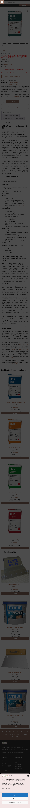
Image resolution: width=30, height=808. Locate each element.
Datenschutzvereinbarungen (16, 805)
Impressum (25, 805)
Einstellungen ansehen (15, 802)
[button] (27, 776)
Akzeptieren (15, 795)
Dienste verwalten (6, 790)
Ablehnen (15, 799)
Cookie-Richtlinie (6, 805)
